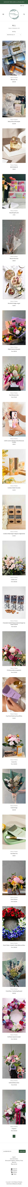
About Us (14, 1162)
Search (14, 1157)
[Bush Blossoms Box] (14, 373)
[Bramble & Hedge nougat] (14, 282)
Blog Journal (14, 1164)
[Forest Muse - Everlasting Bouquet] (14, 969)
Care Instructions (14, 1159)
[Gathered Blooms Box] (14, 1061)
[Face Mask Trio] (14, 832)
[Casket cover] (14, 558)
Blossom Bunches (14, 258)
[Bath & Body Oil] (14, 145)
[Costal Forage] (14, 786)
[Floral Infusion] (14, 878)
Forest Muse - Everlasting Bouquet (14, 991)
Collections (14, 28)
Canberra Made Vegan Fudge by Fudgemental (14, 533)
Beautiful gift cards (14, 213)
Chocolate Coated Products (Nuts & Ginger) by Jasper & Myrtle (14, 623)
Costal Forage (14, 808)
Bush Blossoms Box (14, 395)
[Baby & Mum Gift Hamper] (14, 102)
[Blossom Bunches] (14, 237)
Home (10, 28)
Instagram (14, 1170)
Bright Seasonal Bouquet (14, 349)
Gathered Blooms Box (14, 1083)
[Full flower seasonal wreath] (14, 1015)
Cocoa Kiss (14, 762)
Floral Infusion (14, 899)
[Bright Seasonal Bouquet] (14, 327)
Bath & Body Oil (14, 167)
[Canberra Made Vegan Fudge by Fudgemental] (14, 512)
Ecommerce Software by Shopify (14, 1184)
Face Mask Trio (14, 853)
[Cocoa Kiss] (14, 740)
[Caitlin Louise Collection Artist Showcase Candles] (14, 419)
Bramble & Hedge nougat (14, 303)
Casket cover (14, 579)
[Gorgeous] (14, 1107)
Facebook (14, 1169)
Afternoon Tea (14, 79)
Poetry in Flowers (14, 77)
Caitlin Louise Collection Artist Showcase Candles (14, 441)
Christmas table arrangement (14, 670)
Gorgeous (14, 1128)
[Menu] (3, 14)
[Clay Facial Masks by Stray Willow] (14, 694)
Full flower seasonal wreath (14, 1037)
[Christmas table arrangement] (14, 648)
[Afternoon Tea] (14, 58)
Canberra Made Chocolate (14, 488)
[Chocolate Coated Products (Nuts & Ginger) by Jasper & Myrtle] (14, 602)
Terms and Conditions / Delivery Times (14, 1160)
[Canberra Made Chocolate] (14, 466)
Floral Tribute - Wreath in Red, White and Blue (14, 945)
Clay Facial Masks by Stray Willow (14, 716)
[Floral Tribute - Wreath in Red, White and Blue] (14, 923)
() (22, 5)
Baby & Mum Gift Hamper (14, 121)
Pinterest (14, 1172)
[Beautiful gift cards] (14, 191)
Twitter (14, 1174)
